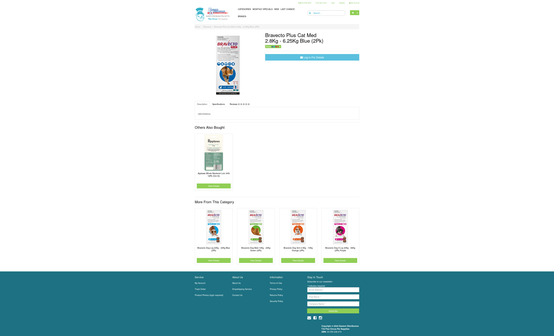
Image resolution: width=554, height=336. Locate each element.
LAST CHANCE (288, 9)
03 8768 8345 (304, 3)
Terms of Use (276, 283)
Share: (269, 46)
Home (197, 26)
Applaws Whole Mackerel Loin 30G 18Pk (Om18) (214, 174)
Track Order (200, 289)
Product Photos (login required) (209, 295)
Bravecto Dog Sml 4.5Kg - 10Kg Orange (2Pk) (298, 249)
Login (333, 3)
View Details (213, 186)
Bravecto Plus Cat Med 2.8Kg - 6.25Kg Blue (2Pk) (236, 26)
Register (342, 3)
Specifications (218, 104)
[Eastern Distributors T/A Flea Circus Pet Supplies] (214, 14)
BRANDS (242, 16)
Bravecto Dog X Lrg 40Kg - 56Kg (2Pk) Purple (340, 249)
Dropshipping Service (242, 289)
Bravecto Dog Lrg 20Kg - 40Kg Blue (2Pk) (213, 249)
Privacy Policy (276, 289)
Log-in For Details (313, 57)
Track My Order (321, 3)
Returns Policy (276, 295)
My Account (200, 283)
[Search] (310, 13)
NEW (276, 9)
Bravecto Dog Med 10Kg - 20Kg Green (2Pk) (255, 249)
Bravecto (207, 26)
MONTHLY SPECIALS (263, 9)
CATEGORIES (244, 9)
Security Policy (276, 301)
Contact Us (237, 295)
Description (202, 104)
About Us (236, 283)
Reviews (234, 104)
